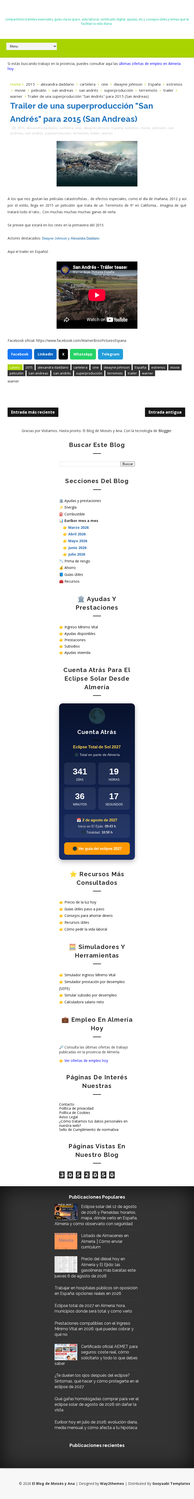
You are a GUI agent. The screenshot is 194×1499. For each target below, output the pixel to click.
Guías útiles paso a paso (84, 909)
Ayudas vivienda (77, 652)
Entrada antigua (165, 412)
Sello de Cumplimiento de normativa (88, 1129)
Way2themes (112, 1483)
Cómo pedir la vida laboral (85, 929)
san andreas (62, 90)
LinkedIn (45, 354)
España (154, 84)
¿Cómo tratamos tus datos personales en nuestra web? (93, 1123)
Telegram (110, 354)
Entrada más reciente (33, 412)
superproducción (118, 90)
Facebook (20, 354)
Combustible (74, 514)
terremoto (148, 90)
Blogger (164, 430)
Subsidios (72, 646)
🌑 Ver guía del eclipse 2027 (97, 848)
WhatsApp (83, 354)
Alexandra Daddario (85, 238)
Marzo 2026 (78, 527)
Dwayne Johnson (54, 238)
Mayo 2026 (77, 540)
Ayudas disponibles (79, 633)
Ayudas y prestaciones (82, 500)
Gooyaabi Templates (171, 1483)
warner (16, 96)
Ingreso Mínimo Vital (81, 627)
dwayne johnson (128, 84)
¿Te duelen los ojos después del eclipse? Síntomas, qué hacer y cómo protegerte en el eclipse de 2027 (97, 1381)
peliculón (38, 90)
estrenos (174, 84)
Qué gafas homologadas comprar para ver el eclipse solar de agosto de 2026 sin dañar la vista (97, 1404)
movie (20, 90)
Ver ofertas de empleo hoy (86, 1060)
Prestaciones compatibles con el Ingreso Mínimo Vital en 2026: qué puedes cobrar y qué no (94, 1329)
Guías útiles (73, 574)
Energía (70, 507)
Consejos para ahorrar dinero (88, 915)
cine (104, 84)
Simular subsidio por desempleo (90, 995)
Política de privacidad (76, 1108)
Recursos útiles (76, 922)
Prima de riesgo (77, 561)
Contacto (66, 1104)
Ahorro (70, 567)
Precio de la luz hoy (80, 902)
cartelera (87, 84)
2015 (30, 84)
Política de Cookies (74, 1112)
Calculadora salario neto (84, 1002)
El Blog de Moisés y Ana (97, 10)
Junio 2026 (77, 547)
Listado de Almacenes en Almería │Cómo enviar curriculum (105, 1241)
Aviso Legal (68, 1116)
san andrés (88, 90)
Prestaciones (75, 639)
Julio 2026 (76, 554)
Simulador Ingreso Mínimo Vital (89, 974)
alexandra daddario (57, 84)
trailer (168, 90)
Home (15, 84)
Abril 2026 (77, 534)
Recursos (72, 581)
